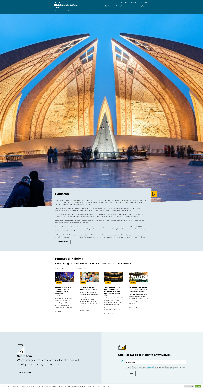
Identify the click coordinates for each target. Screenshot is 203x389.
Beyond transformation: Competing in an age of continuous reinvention (138, 289)
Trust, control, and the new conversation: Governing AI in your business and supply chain (112, 291)
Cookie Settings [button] (189, 386)
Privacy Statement (149, 367)
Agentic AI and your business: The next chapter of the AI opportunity (63, 290)
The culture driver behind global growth (88, 288)
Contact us (172, 368)
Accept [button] (198, 386)
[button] (144, 2)
